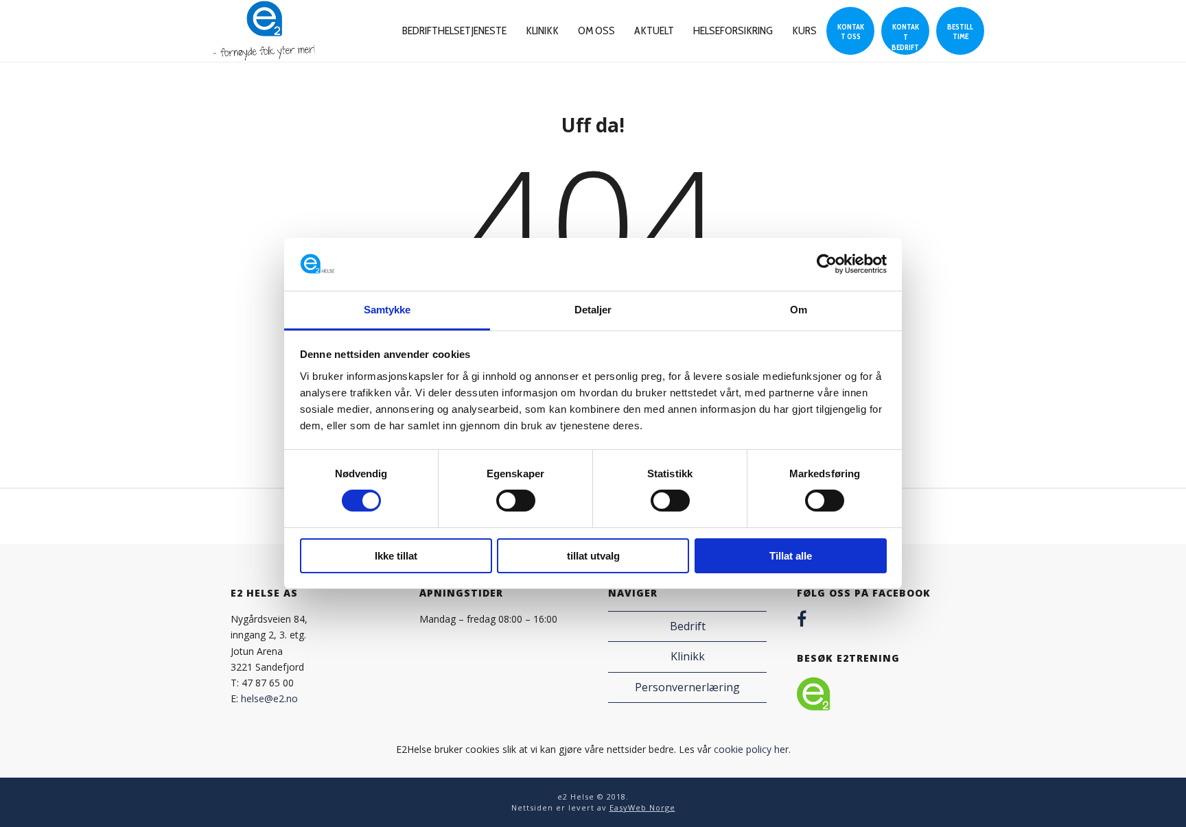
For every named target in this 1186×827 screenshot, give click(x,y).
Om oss (596, 30)
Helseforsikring (733, 30)
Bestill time (960, 31)
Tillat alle (790, 556)
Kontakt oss (850, 31)
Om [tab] (798, 309)
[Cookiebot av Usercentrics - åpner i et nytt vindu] (827, 264)
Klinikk (542, 30)
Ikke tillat (396, 556)
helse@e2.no (269, 698)
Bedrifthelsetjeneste (454, 30)
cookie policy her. (752, 749)
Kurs (804, 30)
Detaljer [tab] (593, 309)
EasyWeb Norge (642, 807)
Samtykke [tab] (387, 309)
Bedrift (688, 626)
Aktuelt (654, 30)
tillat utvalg (593, 556)
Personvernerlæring (687, 687)
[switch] (515, 501)
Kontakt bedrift (905, 37)
